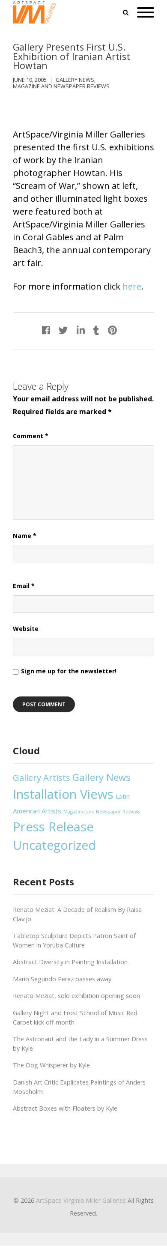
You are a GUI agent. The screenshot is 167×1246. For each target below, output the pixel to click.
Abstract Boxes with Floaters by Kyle (65, 1108)
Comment (30, 436)
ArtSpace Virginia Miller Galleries (81, 1200)
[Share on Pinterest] (112, 330)
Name (24, 536)
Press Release (53, 826)
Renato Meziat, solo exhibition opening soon (76, 996)
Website (26, 628)
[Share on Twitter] (63, 330)
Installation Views (63, 794)
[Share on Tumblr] (96, 330)
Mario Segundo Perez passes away (62, 979)
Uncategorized (54, 845)
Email (24, 586)
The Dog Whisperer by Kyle (51, 1065)
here (131, 286)
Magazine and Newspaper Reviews (61, 86)
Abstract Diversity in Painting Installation (70, 962)
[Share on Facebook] (46, 330)
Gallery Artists (41, 777)
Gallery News (75, 80)
